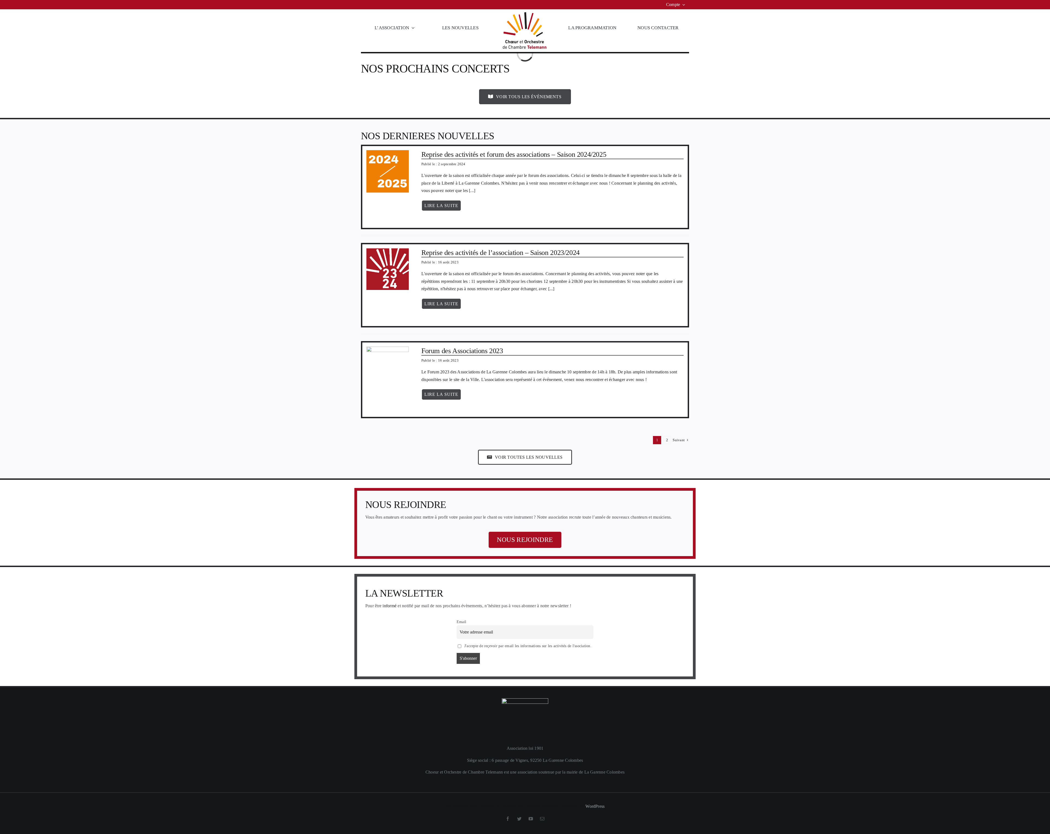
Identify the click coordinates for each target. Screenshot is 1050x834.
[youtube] (530, 818)
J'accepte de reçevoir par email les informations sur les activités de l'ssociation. (527, 646)
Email (461, 622)
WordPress (595, 806)
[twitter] (519, 818)
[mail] (542, 818)
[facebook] (507, 818)
